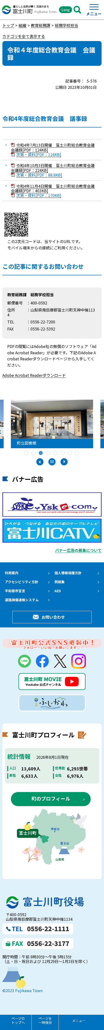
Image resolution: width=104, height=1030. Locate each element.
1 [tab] (26, 453)
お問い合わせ (53, 617)
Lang (65, 9)
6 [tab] (62, 453)
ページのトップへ (18, 1020)
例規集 (59, 581)
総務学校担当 (66, 25)
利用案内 (11, 572)
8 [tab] (77, 453)
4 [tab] (48, 453)
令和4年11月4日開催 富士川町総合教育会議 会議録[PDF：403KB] (53, 188)
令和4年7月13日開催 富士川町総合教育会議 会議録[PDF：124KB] (53, 147)
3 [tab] (41, 453)
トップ (8, 25)
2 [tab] (33, 453)
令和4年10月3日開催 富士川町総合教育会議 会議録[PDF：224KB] (53, 167)
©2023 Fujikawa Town (22, 990)
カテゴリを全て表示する (23, 36)
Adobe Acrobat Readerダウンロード (34, 375)
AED (57, 590)
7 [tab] (70, 453)
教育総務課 (40, 25)
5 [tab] (55, 453)
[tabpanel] (52, 424)
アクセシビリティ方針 (21, 581)
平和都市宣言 (15, 590)
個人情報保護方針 (68, 572)
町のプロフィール (50, 798)
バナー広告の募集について (78, 550)
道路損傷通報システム (22, 599)
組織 (22, 25)
